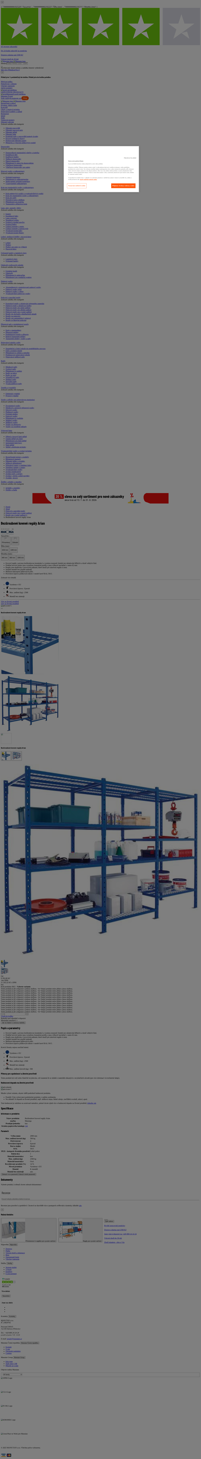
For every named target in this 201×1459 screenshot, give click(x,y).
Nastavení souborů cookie (76, 186)
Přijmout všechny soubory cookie (123, 186)
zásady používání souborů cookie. (88, 179)
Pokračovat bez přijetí (130, 158)
